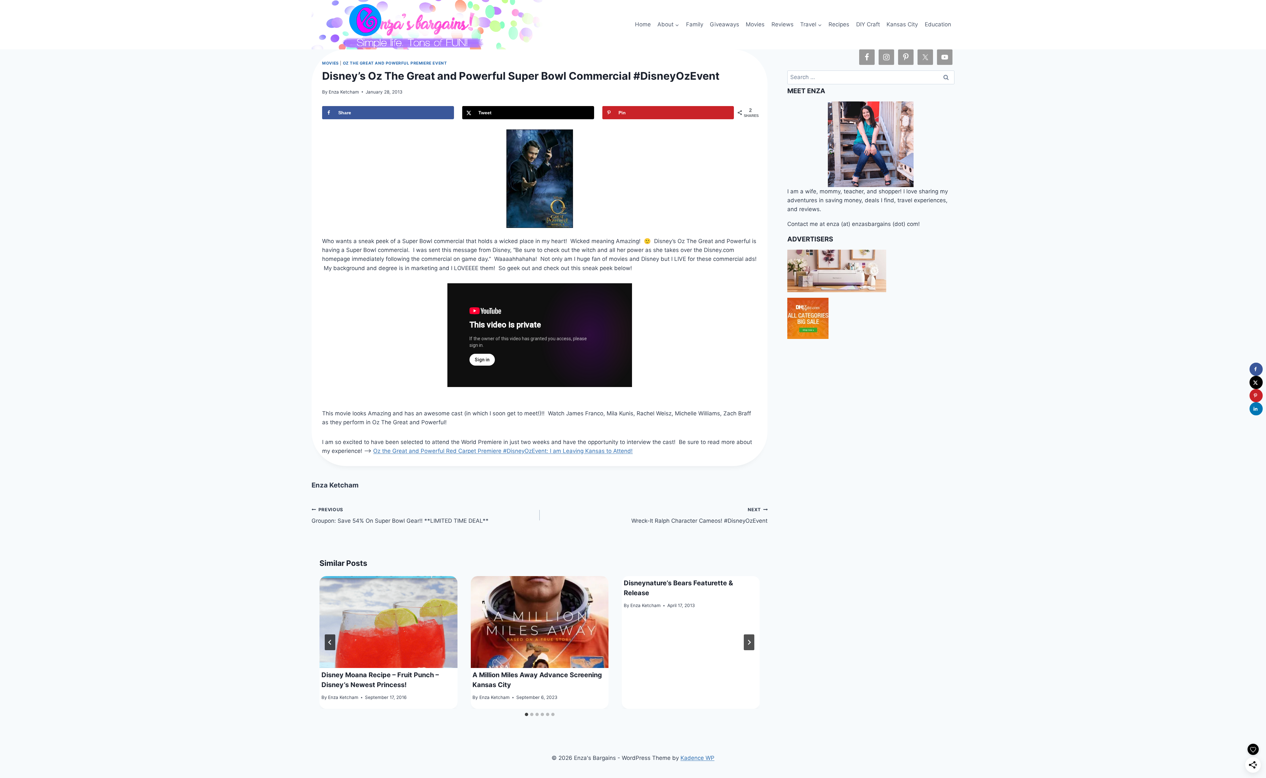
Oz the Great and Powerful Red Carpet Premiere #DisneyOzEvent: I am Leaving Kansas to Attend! (503, 451)
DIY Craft (868, 24)
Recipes (839, 24)
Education (938, 24)
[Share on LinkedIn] (1256, 408)
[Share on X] (1256, 382)
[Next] (749, 642)
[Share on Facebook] (1256, 369)
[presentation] (388, 622)
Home (643, 24)
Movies (755, 24)
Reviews (782, 24)
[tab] (526, 714)
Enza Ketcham (344, 92)
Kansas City (902, 24)
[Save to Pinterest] (1256, 395)
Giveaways (724, 24)
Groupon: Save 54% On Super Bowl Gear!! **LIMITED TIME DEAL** (400, 515)
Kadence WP (697, 758)
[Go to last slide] (330, 642)
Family (694, 24)
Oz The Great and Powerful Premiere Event (395, 63)
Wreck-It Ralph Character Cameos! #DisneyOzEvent (699, 515)
